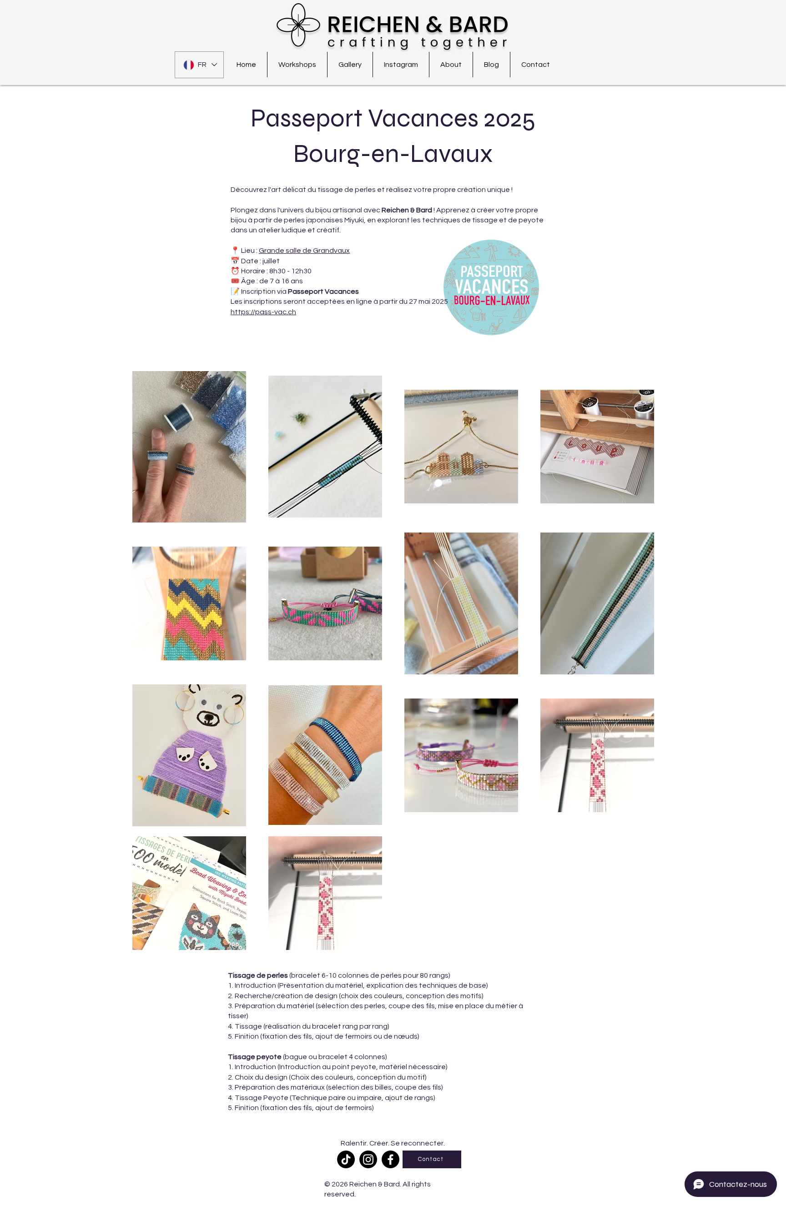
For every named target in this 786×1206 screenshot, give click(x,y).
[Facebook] (390, 1159)
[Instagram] (368, 1159)
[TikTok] (346, 1159)
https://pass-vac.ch (263, 312)
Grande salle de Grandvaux (304, 250)
